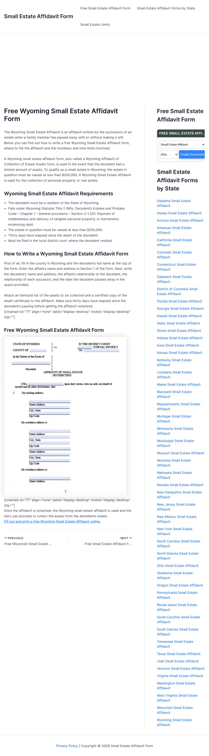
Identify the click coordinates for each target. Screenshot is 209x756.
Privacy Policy (67, 746)
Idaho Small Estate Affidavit (178, 323)
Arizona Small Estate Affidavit (180, 220)
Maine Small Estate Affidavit (179, 384)
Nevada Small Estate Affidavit (180, 485)
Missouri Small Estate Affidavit (180, 453)
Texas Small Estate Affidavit (178, 654)
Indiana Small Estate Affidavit (179, 338)
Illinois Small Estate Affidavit (179, 331)
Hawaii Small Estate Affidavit (179, 316)
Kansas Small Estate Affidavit (179, 353)
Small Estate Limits (95, 24)
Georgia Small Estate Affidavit (180, 308)
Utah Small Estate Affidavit (178, 661)
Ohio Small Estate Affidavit (178, 566)
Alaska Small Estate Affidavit (179, 213)
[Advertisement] (104, 63)
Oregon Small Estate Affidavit (180, 585)
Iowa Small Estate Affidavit (178, 345)
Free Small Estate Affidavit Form (105, 8)
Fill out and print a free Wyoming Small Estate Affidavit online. (52, 521)
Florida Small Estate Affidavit (179, 301)
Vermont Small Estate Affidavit (181, 668)
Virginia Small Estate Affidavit (180, 676)
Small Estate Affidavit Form (38, 16)
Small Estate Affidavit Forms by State (166, 8)
